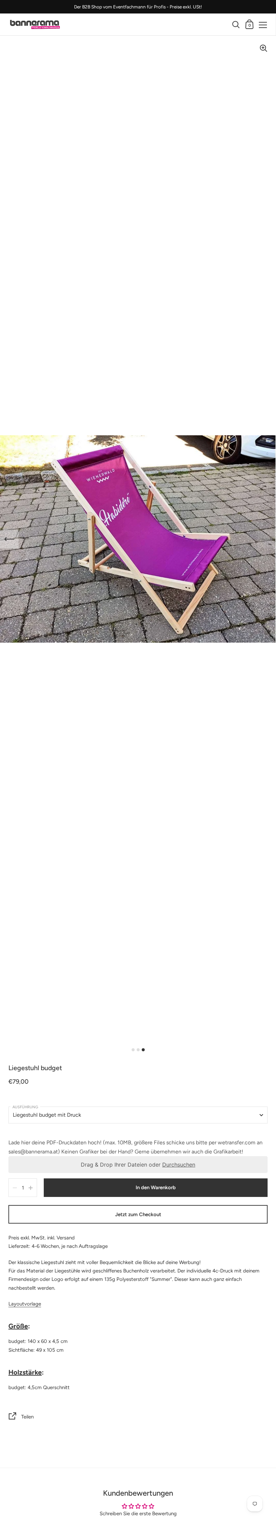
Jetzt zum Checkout (138, 1214)
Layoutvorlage (24, 1304)
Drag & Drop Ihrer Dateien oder (138, 1164)
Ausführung (25, 1107)
